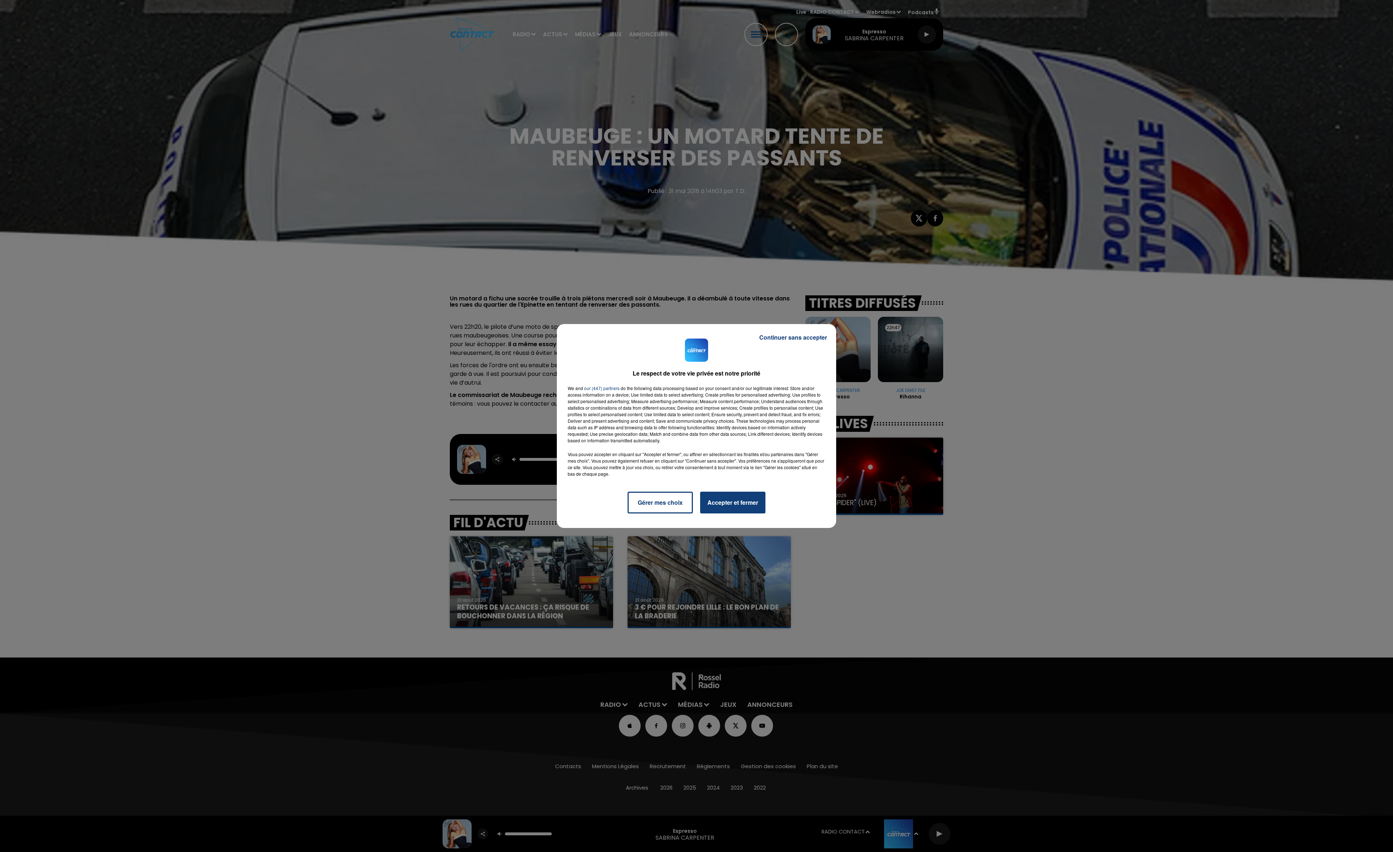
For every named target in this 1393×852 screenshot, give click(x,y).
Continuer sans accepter (793, 337)
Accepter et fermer (732, 502)
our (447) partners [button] (602, 388)
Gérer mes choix (660, 502)
